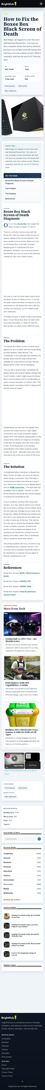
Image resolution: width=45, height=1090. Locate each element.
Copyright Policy (8, 1069)
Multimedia (22, 893)
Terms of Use (7, 1076)
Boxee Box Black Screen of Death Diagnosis (19, 182)
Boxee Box (22, 224)
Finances (22, 867)
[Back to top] (22, 1081)
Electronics (23, 86)
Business (22, 862)
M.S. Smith (9, 69)
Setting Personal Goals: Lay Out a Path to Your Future (25, 926)
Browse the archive (12, 900)
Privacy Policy (7, 1072)
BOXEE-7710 (25, 581)
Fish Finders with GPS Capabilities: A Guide (17, 684)
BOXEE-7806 (25, 586)
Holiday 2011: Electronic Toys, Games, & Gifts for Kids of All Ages (21, 732)
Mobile (22, 889)
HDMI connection (17, 487)
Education (22, 871)
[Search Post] (39, 839)
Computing (22, 853)
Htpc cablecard (10, 91)
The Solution (10, 194)
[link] (8, 756)
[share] (20, 755)
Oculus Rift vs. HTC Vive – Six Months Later (21, 640)
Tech (6, 14)
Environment (22, 880)
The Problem (10, 188)
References (10, 199)
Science (22, 875)
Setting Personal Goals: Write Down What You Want (26, 944)
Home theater (10, 86)
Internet (22, 858)
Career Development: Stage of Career (24, 954)
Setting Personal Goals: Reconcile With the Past (25, 935)
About (4, 1065)
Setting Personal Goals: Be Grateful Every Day (26, 916)
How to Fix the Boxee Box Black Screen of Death (14, 756)
